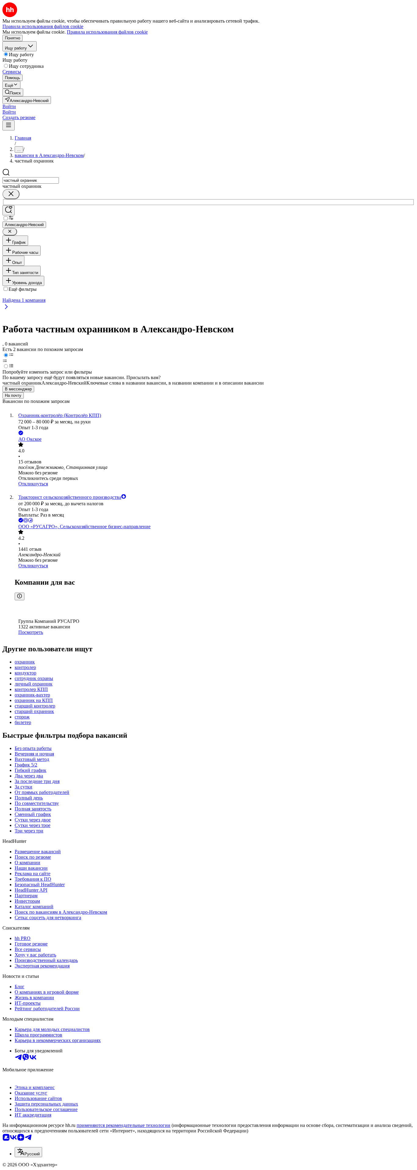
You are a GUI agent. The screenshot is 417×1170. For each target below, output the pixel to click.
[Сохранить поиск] (8, 210)
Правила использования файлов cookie (107, 32)
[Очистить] (11, 194)
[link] (12, 92)
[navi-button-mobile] (8, 125)
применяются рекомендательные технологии (123, 1125)
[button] (9, 106)
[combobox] (30, 180)
